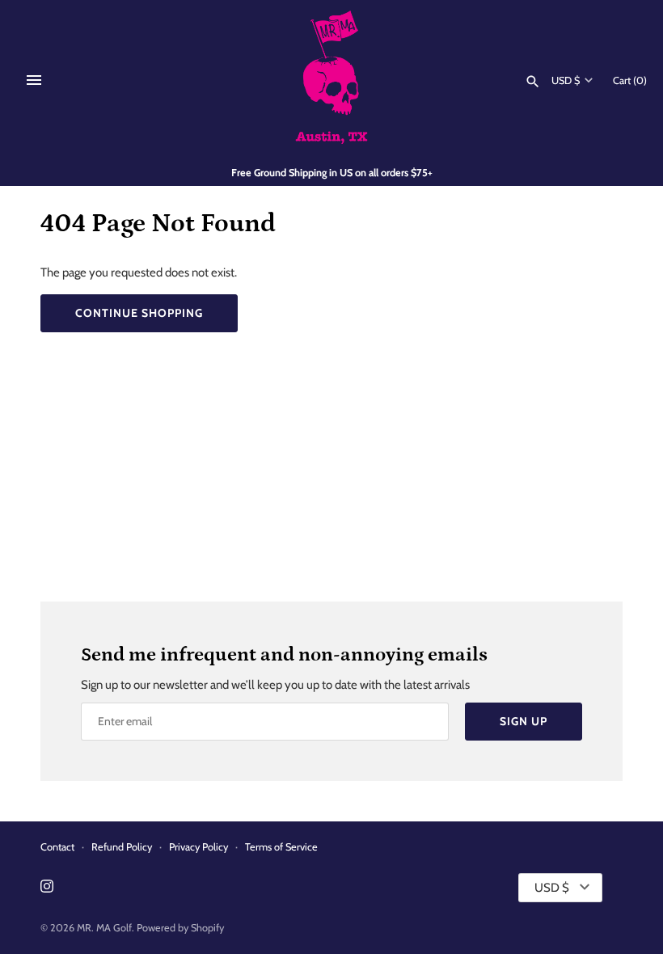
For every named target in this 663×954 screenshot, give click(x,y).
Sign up (523, 721)
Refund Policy (121, 847)
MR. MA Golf (104, 928)
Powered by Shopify (180, 928)
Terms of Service (281, 847)
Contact (57, 847)
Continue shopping (139, 313)
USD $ (565, 80)
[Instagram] (46, 888)
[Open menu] (34, 80)
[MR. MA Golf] (331, 80)
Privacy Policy (198, 847)
